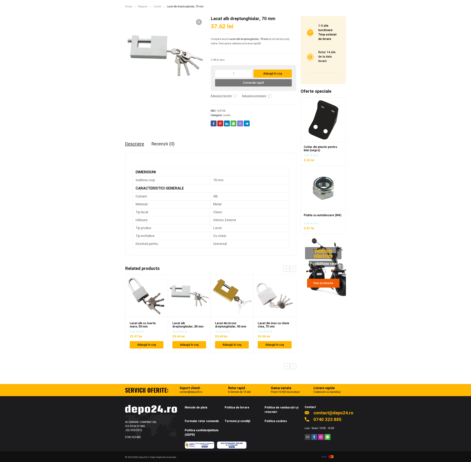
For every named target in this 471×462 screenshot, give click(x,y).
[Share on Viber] (240, 123)
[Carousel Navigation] (290, 269)
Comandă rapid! (253, 83)
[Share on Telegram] (247, 123)
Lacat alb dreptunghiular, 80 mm (187, 325)
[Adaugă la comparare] (269, 96)
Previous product (287, 366)
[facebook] (314, 437)
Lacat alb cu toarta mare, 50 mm (143, 325)
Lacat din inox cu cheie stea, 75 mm (273, 325)
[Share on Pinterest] (220, 123)
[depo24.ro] (151, 409)
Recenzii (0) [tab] (163, 144)
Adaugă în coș (272, 73)
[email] (308, 437)
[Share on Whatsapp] (233, 123)
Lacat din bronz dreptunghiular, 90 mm (230, 325)
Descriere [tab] (134, 144)
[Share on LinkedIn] (227, 123)
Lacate (157, 6)
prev (286, 269)
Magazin (143, 6)
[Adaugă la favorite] (235, 96)
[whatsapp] (327, 437)
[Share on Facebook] (214, 123)
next (293, 269)
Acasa (128, 6)
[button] (199, 22)
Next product (293, 366)
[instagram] (321, 437)
